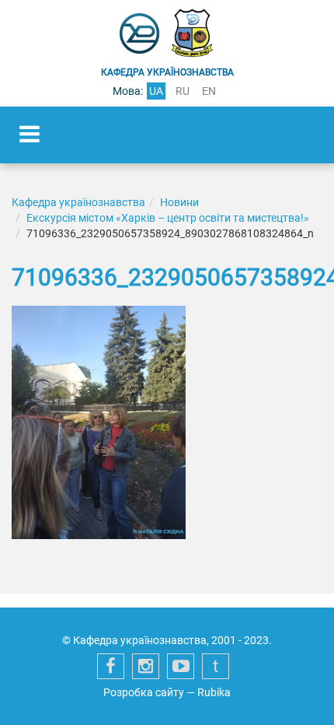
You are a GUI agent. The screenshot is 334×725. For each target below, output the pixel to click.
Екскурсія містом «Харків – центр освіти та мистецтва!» (167, 218)
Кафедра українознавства (78, 202)
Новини (179, 202)
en (209, 91)
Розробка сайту (143, 692)
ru (183, 91)
